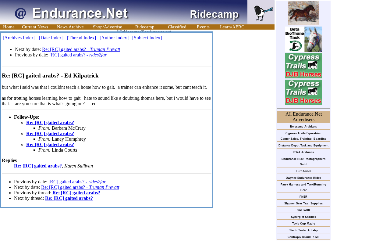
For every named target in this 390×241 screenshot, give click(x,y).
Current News (35, 26)
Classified (177, 26)
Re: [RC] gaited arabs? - (81, 49)
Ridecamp (144, 26)
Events (203, 26)
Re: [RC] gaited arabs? (50, 122)
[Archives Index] (19, 37)
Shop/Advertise (107, 26)
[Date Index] (51, 37)
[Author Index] (114, 37)
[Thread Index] (81, 37)
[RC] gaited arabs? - (78, 54)
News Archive (70, 26)
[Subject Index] (147, 37)
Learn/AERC (232, 26)
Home (9, 26)
